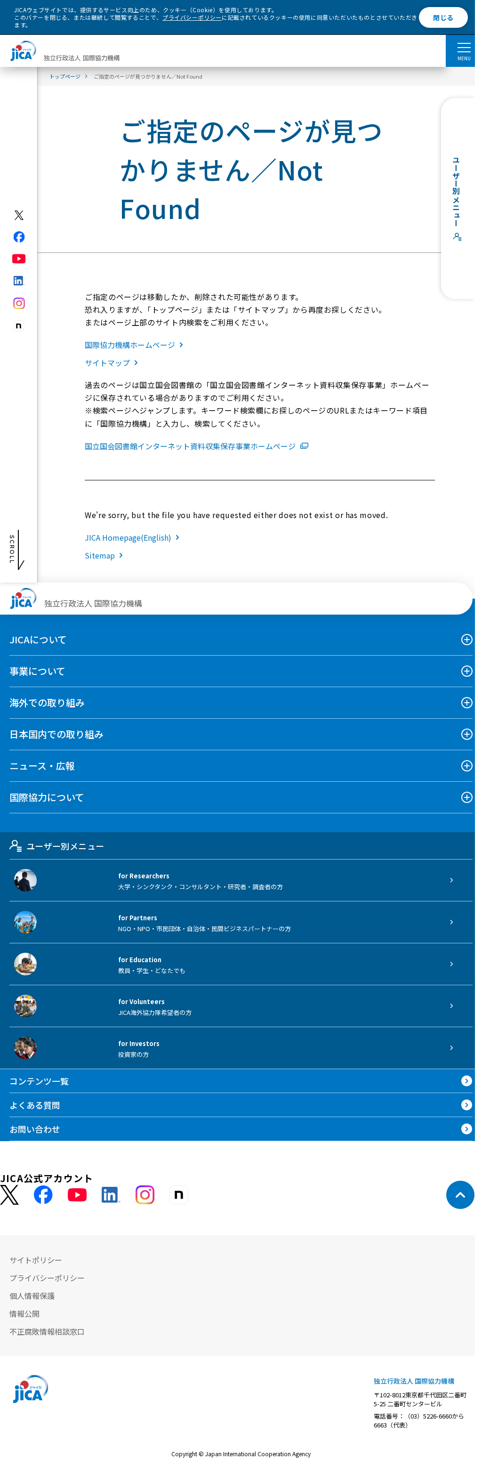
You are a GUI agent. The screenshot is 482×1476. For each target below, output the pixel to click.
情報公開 (24, 1313)
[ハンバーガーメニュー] (464, 47)
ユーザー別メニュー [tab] (65, 846)
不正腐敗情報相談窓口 (47, 1331)
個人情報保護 (32, 1295)
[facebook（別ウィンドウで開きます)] (19, 237)
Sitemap (100, 555)
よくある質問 (34, 1105)
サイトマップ (107, 362)
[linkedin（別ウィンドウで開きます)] (19, 280)
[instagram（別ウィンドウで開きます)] (19, 303)
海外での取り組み (47, 702)
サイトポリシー (35, 1259)
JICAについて (38, 639)
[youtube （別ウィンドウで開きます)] (77, 1195)
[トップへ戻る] (460, 1195)
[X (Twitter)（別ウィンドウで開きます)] (19, 215)
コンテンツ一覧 (39, 1081)
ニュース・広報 (42, 765)
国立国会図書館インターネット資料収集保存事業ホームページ (190, 446)
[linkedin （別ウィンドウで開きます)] (111, 1195)
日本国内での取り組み (56, 734)
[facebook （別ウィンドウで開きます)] (43, 1194)
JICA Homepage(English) (128, 537)
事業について (37, 671)
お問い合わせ (34, 1129)
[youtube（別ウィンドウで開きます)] (19, 259)
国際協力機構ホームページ (130, 344)
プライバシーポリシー (192, 17)
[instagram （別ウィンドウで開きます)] (145, 1194)
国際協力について (46, 797)
